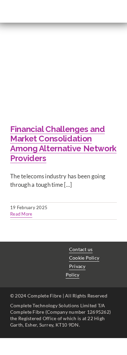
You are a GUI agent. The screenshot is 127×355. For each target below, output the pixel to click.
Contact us (81, 249)
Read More (21, 214)
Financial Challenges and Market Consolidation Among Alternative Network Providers (63, 143)
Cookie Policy (84, 258)
